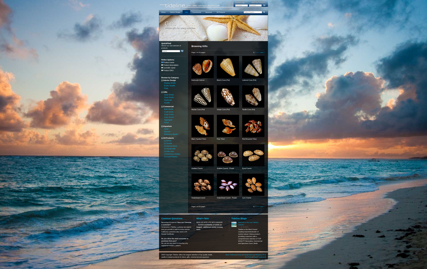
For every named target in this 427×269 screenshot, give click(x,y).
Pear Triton (221, 139)
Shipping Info (260, 255)
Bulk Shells (168, 109)
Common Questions (171, 218)
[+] (165, 141)
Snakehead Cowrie (198, 198)
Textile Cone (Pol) (248, 109)
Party (166, 88)
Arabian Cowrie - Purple (225, 168)
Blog (255, 257)
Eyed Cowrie (247, 168)
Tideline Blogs (239, 218)
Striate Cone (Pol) (223, 109)
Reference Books (171, 134)
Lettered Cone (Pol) (249, 80)
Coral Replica (171, 157)
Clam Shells (169, 97)
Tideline (213, 5)
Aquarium (208, 12)
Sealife (167, 103)
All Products (221, 12)
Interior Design (175, 12)
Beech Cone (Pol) (223, 80)
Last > (262, 52)
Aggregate (168, 120)
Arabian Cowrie (197, 168)
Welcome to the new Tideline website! (248, 223)
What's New (202, 218)
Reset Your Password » (259, 2)
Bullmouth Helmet (197, 80)
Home (163, 12)
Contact (240, 255)
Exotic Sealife (169, 86)
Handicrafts (170, 149)
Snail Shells (169, 95)
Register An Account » (259, 1)
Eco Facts (248, 257)
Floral (166, 122)
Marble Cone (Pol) (198, 109)
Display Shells (170, 83)
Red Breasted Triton (249, 139)
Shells (168, 141)
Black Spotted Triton (198, 139)
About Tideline (230, 255)
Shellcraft (168, 100)
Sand (166, 129)
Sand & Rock (171, 146)
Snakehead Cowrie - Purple (227, 198)
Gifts (186, 12)
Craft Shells (168, 112)
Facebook (261, 257)
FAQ (245, 255)
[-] (162, 80)
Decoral (167, 132)
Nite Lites (170, 151)
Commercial (196, 12)
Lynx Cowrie (246, 198)
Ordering (251, 255)
